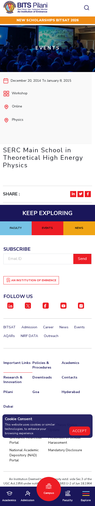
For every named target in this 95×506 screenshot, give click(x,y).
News (63, 327)
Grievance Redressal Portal (26, 440)
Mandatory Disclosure (65, 450)
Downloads (42, 377)
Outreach (51, 336)
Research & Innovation (12, 379)
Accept (79, 431)
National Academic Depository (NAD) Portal (24, 455)
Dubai (8, 406)
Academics (70, 363)
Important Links (16, 363)
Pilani (8, 392)
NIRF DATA (29, 336)
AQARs (9, 336)
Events (79, 327)
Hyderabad (71, 392)
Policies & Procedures (41, 365)
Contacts (69, 377)
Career (48, 327)
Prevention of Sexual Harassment (64, 440)
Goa (35, 392)
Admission (29, 327)
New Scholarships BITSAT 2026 (47, 20)
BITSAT (9, 327)
